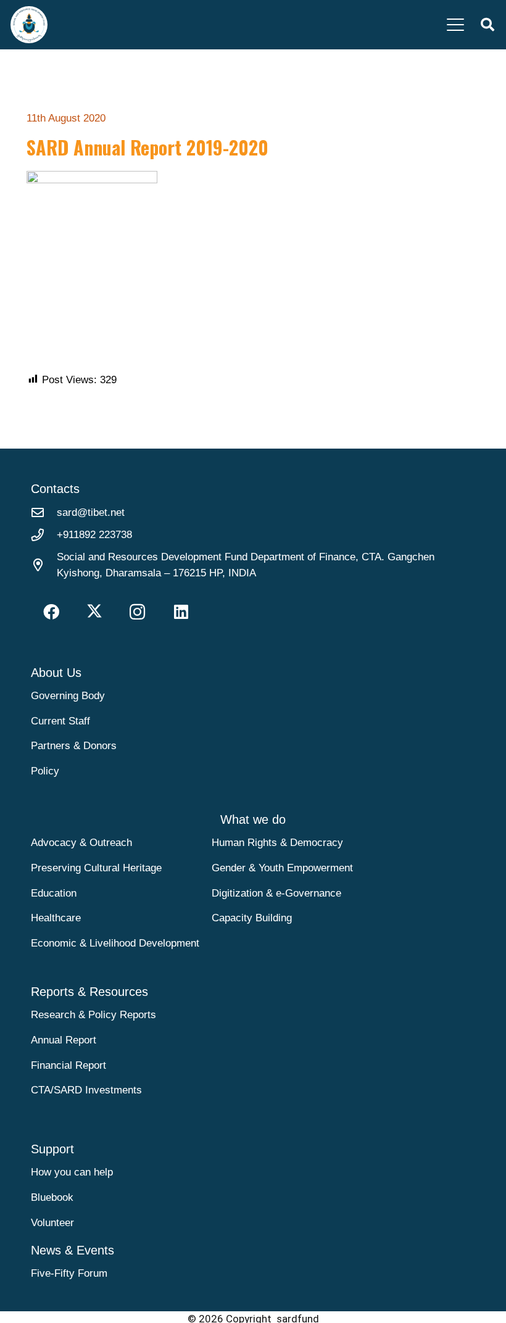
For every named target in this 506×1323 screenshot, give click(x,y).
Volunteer (52, 1223)
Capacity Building (252, 918)
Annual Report (63, 1040)
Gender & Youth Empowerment (282, 868)
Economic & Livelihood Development (115, 943)
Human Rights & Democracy (277, 842)
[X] (94, 612)
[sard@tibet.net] (44, 513)
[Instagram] (137, 612)
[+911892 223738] (44, 535)
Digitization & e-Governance (276, 893)
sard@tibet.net (91, 512)
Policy (45, 771)
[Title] (29, 24)
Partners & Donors (74, 746)
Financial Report (68, 1065)
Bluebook (52, 1197)
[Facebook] (51, 612)
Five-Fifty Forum (69, 1273)
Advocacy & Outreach (81, 842)
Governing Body (68, 696)
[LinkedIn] (181, 612)
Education (54, 893)
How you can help (72, 1172)
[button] (455, 24)
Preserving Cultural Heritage (96, 868)
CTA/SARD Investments (86, 1090)
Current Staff (60, 721)
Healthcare (56, 918)
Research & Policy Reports (93, 1015)
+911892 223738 (94, 535)
